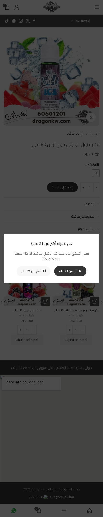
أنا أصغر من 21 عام (33, 271)
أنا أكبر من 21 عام (70, 271)
